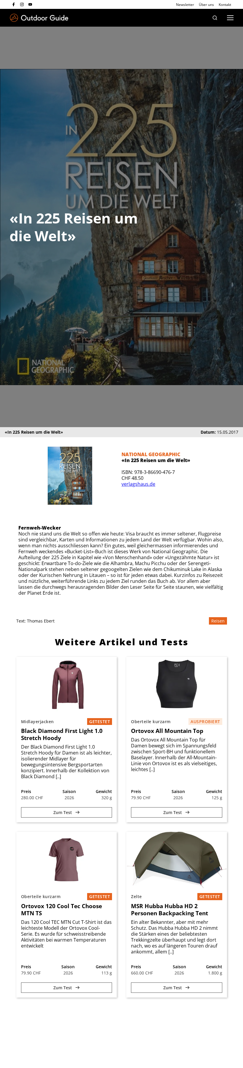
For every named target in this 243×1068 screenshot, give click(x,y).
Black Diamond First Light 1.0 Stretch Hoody (62, 734)
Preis (26, 791)
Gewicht (104, 791)
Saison (69, 791)
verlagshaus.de (138, 484)
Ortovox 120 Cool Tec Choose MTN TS (61, 910)
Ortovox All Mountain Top (167, 730)
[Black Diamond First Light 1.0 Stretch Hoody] (66, 685)
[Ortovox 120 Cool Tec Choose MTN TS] (66, 860)
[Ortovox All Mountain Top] (176, 685)
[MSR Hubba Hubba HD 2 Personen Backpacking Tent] (176, 860)
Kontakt (225, 4)
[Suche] (214, 17)
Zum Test (63, 812)
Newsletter (185, 4)
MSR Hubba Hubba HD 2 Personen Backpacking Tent (169, 910)
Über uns (206, 4)
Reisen (218, 621)
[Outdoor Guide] (39, 17)
